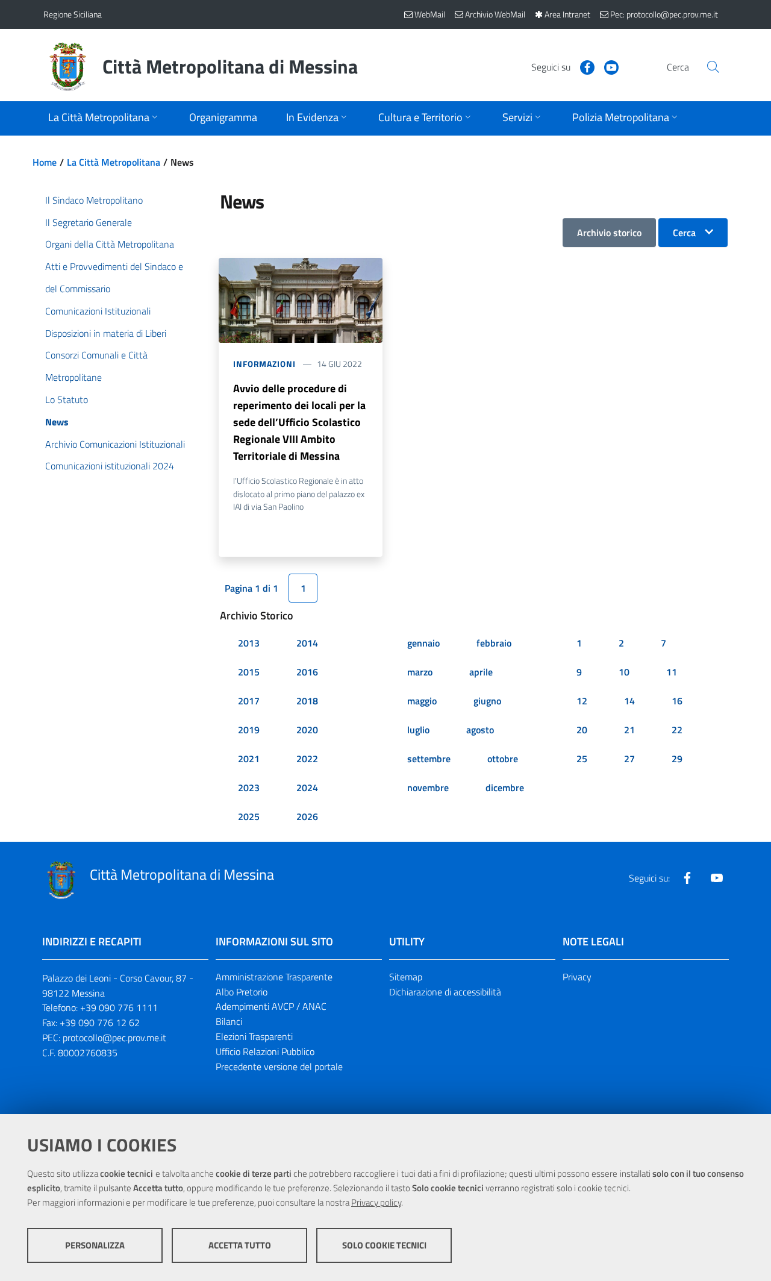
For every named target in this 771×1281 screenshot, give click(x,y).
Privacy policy (376, 1202)
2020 (307, 729)
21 (629, 729)
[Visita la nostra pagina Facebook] (582, 66)
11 (671, 672)
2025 (249, 816)
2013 (249, 643)
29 (677, 758)
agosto (480, 729)
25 (581, 758)
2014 (307, 643)
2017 (249, 701)
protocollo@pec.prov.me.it (114, 1037)
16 (677, 701)
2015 (249, 672)
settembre (429, 758)
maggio (422, 701)
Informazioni (264, 363)
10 (624, 672)
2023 (249, 787)
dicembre (504, 787)
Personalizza (95, 1245)
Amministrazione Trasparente (274, 976)
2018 (307, 701)
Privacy (577, 976)
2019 (249, 729)
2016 (307, 672)
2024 (307, 787)
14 (629, 701)
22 (677, 729)
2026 (307, 816)
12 (581, 701)
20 (581, 729)
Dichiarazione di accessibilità (445, 992)
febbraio (493, 643)
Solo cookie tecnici (384, 1245)
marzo (419, 672)
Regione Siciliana (72, 14)
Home (45, 162)
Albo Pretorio (241, 992)
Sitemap (405, 976)
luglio (418, 729)
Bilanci (229, 1021)
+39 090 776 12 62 (100, 1022)
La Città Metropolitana (113, 162)
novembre (428, 787)
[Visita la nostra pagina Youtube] (607, 66)
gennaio (423, 643)
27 (629, 758)
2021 (249, 758)
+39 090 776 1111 (119, 1007)
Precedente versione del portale (279, 1066)
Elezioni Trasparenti (254, 1036)
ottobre (502, 758)
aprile (481, 672)
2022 (307, 758)
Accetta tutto (239, 1245)
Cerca (684, 232)
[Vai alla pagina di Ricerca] (713, 66)
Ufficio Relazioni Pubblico (265, 1051)
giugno (487, 701)
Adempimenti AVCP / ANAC (271, 1006)
